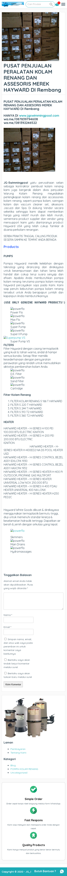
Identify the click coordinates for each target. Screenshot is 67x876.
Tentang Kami (18, 752)
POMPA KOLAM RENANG (24, 769)
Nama (8, 615)
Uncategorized (18, 772)
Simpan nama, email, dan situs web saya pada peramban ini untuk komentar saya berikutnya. (18, 646)
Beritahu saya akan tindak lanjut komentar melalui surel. (17, 663)
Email (7, 627)
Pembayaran (17, 749)
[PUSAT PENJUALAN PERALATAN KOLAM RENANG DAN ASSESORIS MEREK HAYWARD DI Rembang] (30, 59)
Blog (13, 765)
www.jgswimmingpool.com (39, 115)
